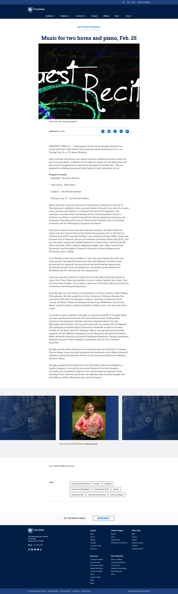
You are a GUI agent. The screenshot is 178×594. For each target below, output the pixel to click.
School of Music (117, 495)
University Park (77, 495)
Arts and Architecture (97, 495)
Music (97, 484)
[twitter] (109, 131)
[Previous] (30, 420)
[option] (89, 421)
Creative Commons (70, 121)
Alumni (116, 489)
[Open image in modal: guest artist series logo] (89, 81)
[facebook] (103, 131)
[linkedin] (115, 131)
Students (108, 484)
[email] (121, 131)
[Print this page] (127, 131)
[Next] (148, 420)
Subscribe (102, 518)
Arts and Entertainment (89, 27)
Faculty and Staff (102, 489)
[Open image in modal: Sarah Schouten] (89, 418)
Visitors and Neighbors (80, 489)
